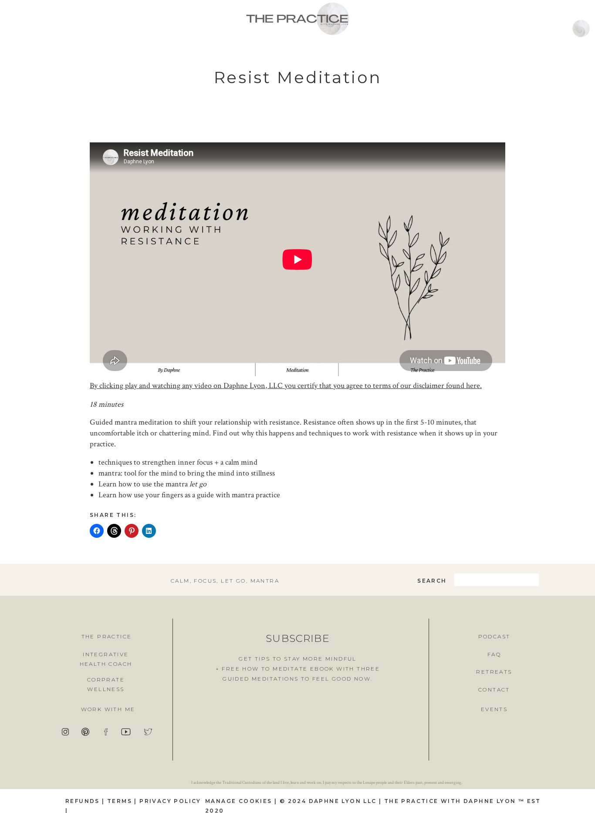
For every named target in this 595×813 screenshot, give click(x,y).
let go (233, 580)
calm (180, 580)
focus (205, 580)
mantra (264, 580)
